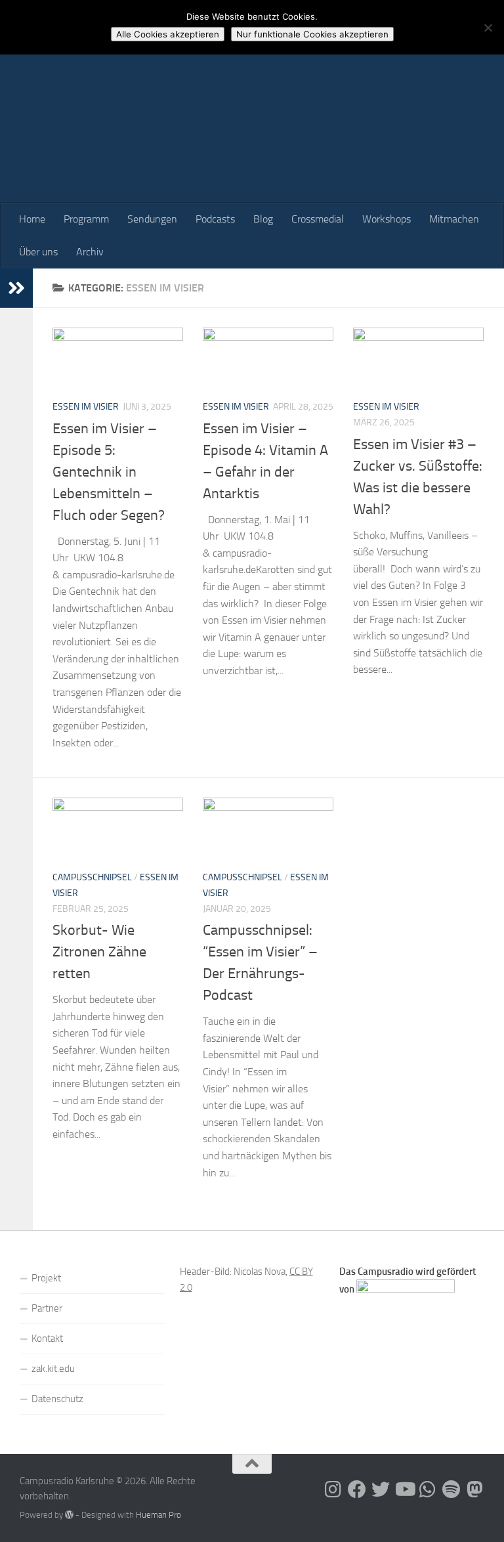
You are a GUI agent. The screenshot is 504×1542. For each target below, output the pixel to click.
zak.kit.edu (53, 1369)
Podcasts (215, 219)
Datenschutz (57, 1399)
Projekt (46, 1278)
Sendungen (152, 219)
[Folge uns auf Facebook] (357, 1489)
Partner (47, 1308)
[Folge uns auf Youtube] (404, 1489)
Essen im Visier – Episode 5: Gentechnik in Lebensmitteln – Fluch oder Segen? (108, 472)
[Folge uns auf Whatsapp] (428, 1489)
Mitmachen (454, 219)
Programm (86, 219)
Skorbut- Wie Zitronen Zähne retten (99, 952)
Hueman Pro (158, 1515)
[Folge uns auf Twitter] (380, 1489)
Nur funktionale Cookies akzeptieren (312, 34)
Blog (263, 219)
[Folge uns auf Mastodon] (475, 1489)
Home (32, 219)
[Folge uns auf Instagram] (333, 1489)
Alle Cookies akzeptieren (167, 34)
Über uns (38, 252)
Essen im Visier (85, 406)
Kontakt (47, 1338)
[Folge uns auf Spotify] (451, 1489)
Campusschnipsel (92, 877)
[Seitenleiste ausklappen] (16, 288)
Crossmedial (317, 219)
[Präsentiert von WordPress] (69, 1514)
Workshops (386, 219)
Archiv (90, 252)
